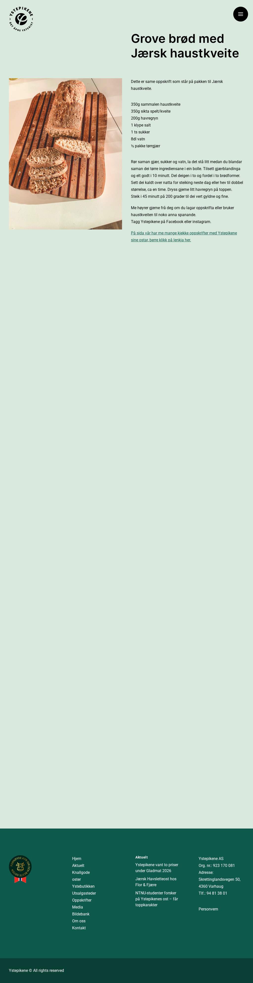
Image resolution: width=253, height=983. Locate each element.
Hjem (76, 858)
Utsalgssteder (84, 893)
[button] (240, 14)
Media (77, 907)
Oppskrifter (81, 900)
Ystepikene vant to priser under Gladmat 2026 (156, 867)
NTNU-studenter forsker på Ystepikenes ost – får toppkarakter (156, 899)
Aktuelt (78, 865)
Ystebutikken (83, 886)
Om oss (78, 921)
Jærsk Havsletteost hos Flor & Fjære (155, 882)
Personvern (208, 909)
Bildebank (80, 914)
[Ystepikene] (21, 19)
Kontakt (79, 928)
